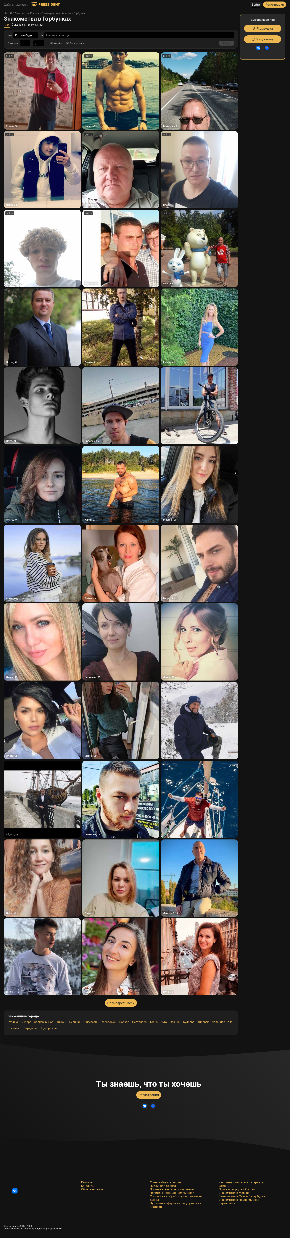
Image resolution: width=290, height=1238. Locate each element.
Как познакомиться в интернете (241, 1182)
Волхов (124, 1022)
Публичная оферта (163, 1186)
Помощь (87, 1182)
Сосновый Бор (43, 1022)
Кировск (203, 1022)
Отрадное (30, 1028)
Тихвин (61, 1022)
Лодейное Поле (222, 1022)
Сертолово (139, 1022)
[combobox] (24, 35)
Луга (164, 1022)
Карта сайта (227, 1203)
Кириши (74, 1022)
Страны (224, 1186)
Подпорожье (48, 1028)
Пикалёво (14, 1028)
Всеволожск (108, 1022)
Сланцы (175, 1022)
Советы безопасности (165, 1182)
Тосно (154, 1022)
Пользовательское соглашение (172, 1189)
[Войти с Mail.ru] (267, 48)
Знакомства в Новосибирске (239, 1200)
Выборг (26, 1022)
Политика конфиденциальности (172, 1193)
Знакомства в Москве (234, 1193)
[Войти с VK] (258, 48)
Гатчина (13, 1022)
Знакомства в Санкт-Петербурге (242, 1196)
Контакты (87, 1186)
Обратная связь (92, 1189)
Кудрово (188, 1022)
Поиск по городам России (237, 1189)
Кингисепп (90, 1022)
